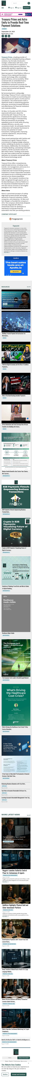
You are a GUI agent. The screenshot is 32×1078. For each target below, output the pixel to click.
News (6, 1061)
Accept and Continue (18, 1074)
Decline (5, 1074)
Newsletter (26, 7)
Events (11, 1061)
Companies (17, 1061)
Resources (24, 1061)
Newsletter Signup (24, 1057)
